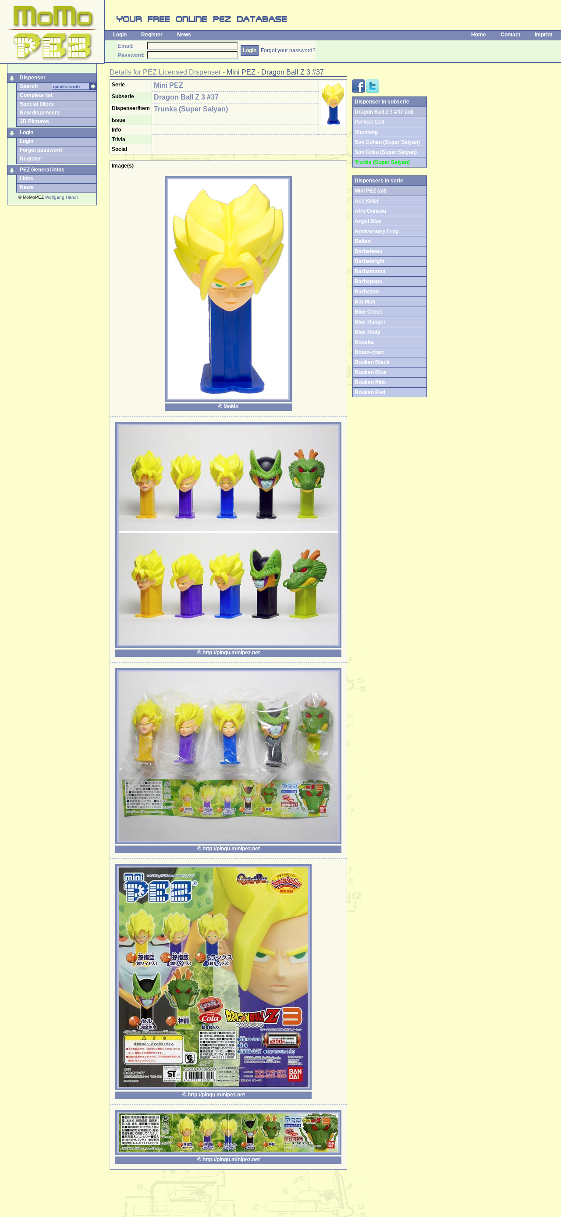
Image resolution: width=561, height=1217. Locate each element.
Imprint (543, 35)
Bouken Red (370, 392)
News (184, 35)
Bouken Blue (371, 372)
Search (29, 86)
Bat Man (365, 302)
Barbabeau (368, 251)
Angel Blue (368, 221)
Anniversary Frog (376, 231)
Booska (364, 342)
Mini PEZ (241, 72)
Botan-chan (369, 352)
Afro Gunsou (370, 211)
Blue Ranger (370, 322)
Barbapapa (368, 281)
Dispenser (33, 78)
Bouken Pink (370, 382)
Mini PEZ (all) (371, 191)
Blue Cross (369, 312)
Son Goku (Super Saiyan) (386, 152)
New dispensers (40, 113)
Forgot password (41, 150)
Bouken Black (372, 362)
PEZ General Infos (42, 170)
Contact (510, 35)
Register (152, 35)
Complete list (36, 95)
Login (120, 35)
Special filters (37, 104)
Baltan (363, 241)
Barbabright (369, 261)
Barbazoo (367, 292)
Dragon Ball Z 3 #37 (292, 72)
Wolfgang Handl (61, 197)
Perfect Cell (369, 122)
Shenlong (366, 132)
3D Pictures (34, 121)
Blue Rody (367, 332)
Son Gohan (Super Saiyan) (387, 142)
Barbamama (370, 271)
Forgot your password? (288, 50)
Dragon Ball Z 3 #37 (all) (384, 112)
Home (478, 35)
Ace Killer (367, 201)
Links (26, 178)
